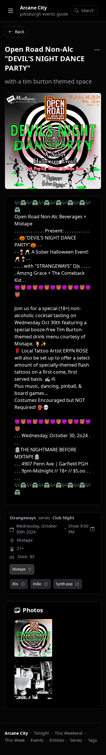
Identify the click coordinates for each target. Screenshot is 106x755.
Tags (92, 740)
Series (76, 740)
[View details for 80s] (22, 584)
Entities (56, 740)
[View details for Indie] (45, 584)
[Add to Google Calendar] (92, 529)
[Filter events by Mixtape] (30, 569)
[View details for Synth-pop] (77, 584)
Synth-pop (64, 583)
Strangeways (23, 517)
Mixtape (25, 540)
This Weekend (68, 733)
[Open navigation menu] (10, 11)
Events (37, 740)
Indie (37, 583)
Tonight (41, 733)
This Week (15, 740)
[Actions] (97, 49)
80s (15, 583)
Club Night (63, 517)
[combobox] (85, 11)
